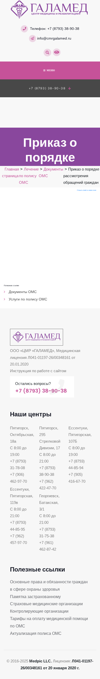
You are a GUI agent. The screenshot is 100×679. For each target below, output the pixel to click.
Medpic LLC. (40, 661)
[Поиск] (47, 52)
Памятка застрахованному (35, 597)
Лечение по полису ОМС (29, 176)
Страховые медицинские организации (46, 604)
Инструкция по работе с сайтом (38, 371)
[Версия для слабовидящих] (57, 52)
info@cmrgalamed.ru (54, 38)
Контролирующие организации (39, 611)
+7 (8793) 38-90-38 (63, 29)
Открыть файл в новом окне (86, 190)
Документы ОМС (23, 292)
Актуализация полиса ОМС (36, 633)
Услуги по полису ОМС (28, 299)
